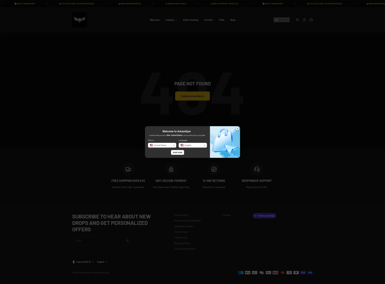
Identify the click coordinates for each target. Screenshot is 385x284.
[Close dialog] (237, 129)
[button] (162, 145)
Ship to (151, 140)
